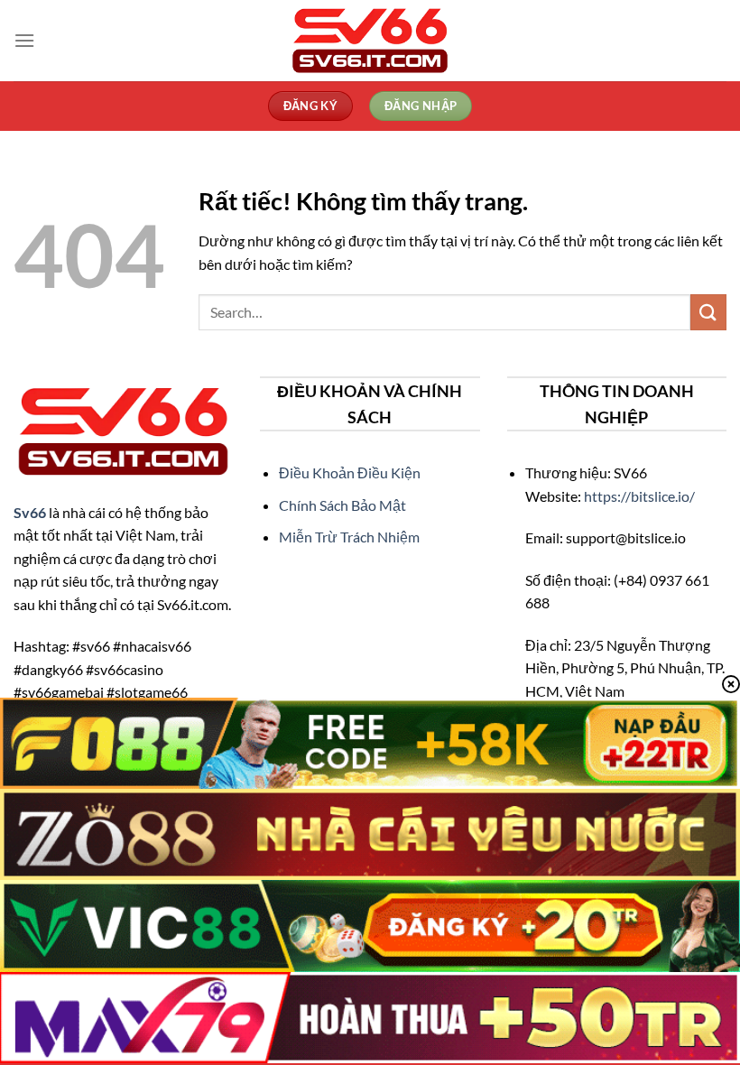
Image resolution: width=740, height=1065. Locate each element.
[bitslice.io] (370, 40)
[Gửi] (708, 311)
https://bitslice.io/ (639, 496)
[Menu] (24, 40)
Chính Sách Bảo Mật (342, 505)
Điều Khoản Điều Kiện (350, 472)
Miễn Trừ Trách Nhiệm (349, 536)
